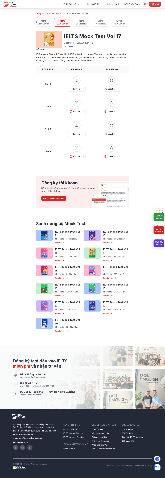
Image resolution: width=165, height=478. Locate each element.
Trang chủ (40, 13)
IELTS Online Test (57, 13)
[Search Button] (145, 4)
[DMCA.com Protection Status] (19, 467)
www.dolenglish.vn (47, 427)
